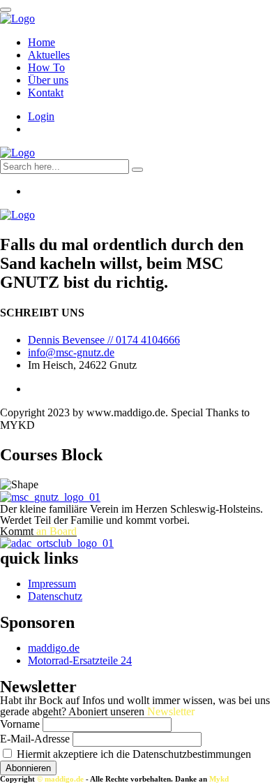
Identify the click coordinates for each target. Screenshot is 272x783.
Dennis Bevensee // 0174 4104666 (104, 340)
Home (41, 42)
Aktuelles (49, 55)
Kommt (38, 531)
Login (41, 116)
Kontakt (45, 92)
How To (46, 67)
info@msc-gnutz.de (71, 352)
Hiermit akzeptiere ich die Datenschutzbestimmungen (132, 754)
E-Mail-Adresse (35, 739)
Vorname (20, 724)
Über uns (48, 80)
